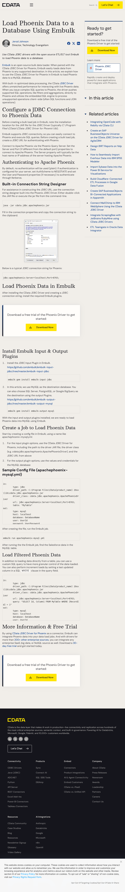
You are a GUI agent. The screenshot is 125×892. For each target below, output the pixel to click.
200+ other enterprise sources (31, 639)
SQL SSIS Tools (43, 777)
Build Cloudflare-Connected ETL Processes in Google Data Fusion (106, 182)
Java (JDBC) (14, 772)
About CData (98, 767)
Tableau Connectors (18, 806)
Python (11, 782)
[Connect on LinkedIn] (78, 43)
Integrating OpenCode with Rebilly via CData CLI (105, 123)
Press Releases (99, 772)
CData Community (17, 823)
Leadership (98, 787)
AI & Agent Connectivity (76, 777)
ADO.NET (12, 777)
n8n (38, 842)
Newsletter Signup (17, 842)
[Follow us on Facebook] (68, 43)
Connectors (70, 767)
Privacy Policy (28, 874)
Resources (13, 837)
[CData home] (13, 5)
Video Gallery (14, 852)
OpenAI (39, 847)
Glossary (12, 847)
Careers (96, 796)
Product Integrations (74, 772)
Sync (38, 767)
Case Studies (14, 828)
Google (39, 833)
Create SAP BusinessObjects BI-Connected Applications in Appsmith (106, 194)
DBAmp (39, 782)
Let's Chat (107, 5)
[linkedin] (10, 739)
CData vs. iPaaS (72, 787)
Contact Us (98, 801)
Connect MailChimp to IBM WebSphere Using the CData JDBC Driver (106, 206)
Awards (96, 782)
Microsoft (40, 837)
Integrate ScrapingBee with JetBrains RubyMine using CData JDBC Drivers (105, 218)
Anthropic (41, 823)
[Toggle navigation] (31, 5)
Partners (96, 791)
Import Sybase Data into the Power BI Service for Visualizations (106, 170)
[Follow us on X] (73, 43)
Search (91, 5)
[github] (21, 739)
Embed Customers (73, 782)
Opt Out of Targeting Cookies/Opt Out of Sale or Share (95, 883)
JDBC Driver (66, 83)
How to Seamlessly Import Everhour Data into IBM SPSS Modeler (106, 158)
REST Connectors (16, 791)
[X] (15, 739)
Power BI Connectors (18, 801)
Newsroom (97, 777)
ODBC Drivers (14, 767)
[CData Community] (26, 739)
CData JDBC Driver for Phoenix (29, 633)
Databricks (41, 828)
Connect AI (41, 772)
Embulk (6, 65)
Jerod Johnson (20, 41)
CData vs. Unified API (74, 791)
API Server (13, 787)
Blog (10, 833)
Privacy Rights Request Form (27, 877)
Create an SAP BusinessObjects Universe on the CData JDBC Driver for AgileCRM (106, 135)
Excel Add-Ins (14, 796)
